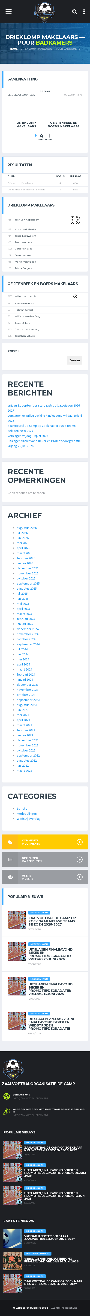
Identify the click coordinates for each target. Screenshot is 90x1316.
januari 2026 (25, 563)
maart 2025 (24, 614)
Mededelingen (27, 813)
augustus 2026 (27, 528)
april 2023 (23, 720)
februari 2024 (26, 674)
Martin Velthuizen (25, 261)
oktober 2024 (26, 639)
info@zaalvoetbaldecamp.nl (30, 1098)
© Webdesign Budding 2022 (30, 1308)
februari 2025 (26, 619)
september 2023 (28, 700)
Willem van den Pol (26, 296)
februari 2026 (26, 558)
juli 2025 (22, 593)
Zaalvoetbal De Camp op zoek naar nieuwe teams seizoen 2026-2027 (52, 921)
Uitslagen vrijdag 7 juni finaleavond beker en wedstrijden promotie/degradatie (51, 1024)
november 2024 (27, 634)
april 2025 (23, 609)
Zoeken (14, 351)
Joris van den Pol (24, 303)
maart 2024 (24, 669)
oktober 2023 (26, 695)
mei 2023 (23, 715)
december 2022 (28, 740)
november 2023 (27, 690)
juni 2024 (23, 654)
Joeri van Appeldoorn (27, 219)
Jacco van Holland (25, 242)
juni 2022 (23, 765)
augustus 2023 (27, 705)
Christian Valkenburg (27, 329)
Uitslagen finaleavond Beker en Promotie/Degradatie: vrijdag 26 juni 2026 (50, 954)
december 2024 (28, 629)
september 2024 (28, 644)
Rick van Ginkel (24, 309)
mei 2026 (23, 543)
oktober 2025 (26, 578)
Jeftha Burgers (23, 268)
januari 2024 (25, 679)
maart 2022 (24, 770)
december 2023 (28, 684)
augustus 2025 (27, 588)
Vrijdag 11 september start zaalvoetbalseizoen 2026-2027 (49, 1237)
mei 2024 (23, 659)
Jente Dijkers (22, 322)
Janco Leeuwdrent (25, 235)
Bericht (22, 808)
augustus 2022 (27, 760)
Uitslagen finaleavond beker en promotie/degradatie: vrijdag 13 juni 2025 (50, 989)
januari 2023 (25, 735)
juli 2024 (22, 649)
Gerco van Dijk (23, 248)
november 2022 (27, 745)
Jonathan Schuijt (25, 335)
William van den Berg (27, 316)
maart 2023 (24, 725)
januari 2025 (25, 624)
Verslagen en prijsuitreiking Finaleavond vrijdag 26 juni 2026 (51, 1260)
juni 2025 (23, 598)
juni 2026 (23, 538)
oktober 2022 (26, 750)
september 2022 (28, 755)
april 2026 (23, 548)
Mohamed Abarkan (26, 229)
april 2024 (23, 664)
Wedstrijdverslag (29, 819)
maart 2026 (24, 553)
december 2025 (28, 568)
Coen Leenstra (23, 255)
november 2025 (27, 573)
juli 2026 (22, 533)
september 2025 (28, 583)
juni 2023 (23, 710)
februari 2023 (26, 730)
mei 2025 (23, 604)
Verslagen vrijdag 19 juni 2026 (28, 436)
